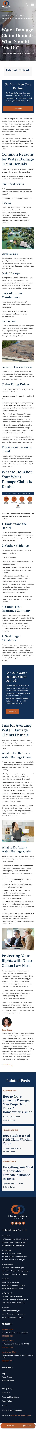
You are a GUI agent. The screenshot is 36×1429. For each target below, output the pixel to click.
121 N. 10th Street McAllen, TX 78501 (15, 1333)
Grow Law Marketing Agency (20, 1415)
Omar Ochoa (7, 1030)
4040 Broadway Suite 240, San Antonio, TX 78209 (17, 1356)
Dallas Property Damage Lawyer (13, 1285)
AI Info (4, 1405)
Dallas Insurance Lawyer (10, 1282)
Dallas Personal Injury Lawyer (12, 1288)
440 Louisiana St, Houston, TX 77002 (15, 1344)
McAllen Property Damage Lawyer (14, 1242)
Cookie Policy (7, 1401)
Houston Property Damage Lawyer (14, 1257)
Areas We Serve (8, 1380)
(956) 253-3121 (18, 101)
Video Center (7, 1377)
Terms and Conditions (10, 1397)
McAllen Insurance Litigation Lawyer (15, 1239)
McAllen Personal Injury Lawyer (13, 1245)
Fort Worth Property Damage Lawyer (15, 1300)
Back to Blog (7, 1065)
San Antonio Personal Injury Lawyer (14, 1274)
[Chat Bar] (18, 1426)
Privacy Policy (7, 1388)
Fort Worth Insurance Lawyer (12, 1296)
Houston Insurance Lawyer (11, 1253)
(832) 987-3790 (7, 1347)
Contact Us (12, 711)
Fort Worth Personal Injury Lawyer (14, 1303)
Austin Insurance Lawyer (11, 1311)
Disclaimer (6, 1393)
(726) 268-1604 (7, 1361)
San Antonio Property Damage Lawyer (15, 1271)
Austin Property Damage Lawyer (13, 1314)
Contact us (6, 1002)
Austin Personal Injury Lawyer (12, 1317)
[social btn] (12, 1223)
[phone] (27, 4)
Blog (22, 16)
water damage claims (13, 141)
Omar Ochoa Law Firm (10, 16)
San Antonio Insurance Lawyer (13, 1268)
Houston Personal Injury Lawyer (13, 1260)
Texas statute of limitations (13, 428)
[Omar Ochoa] (6, 4)
